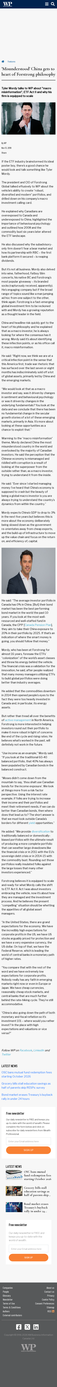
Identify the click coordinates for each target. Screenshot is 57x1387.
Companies (8, 1287)
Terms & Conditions (12, 1307)
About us (50, 1287)
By (4, 142)
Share (4, 152)
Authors (6, 1311)
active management (18, 720)
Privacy (50, 1295)
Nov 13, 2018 (6, 147)
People (6, 1291)
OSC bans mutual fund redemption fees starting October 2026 (37, 1175)
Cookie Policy (48, 1299)
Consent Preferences (44, 1303)
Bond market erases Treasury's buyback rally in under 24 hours (36, 1207)
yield (32, 822)
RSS (49, 1311)
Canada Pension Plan (38, 625)
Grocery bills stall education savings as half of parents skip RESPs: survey (36, 1191)
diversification (41, 831)
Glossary (7, 1295)
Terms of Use (9, 1303)
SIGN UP (28, 1150)
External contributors (12, 1315)
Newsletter (8, 1299)
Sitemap (50, 1307)
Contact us (49, 1291)
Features (11, 61)
